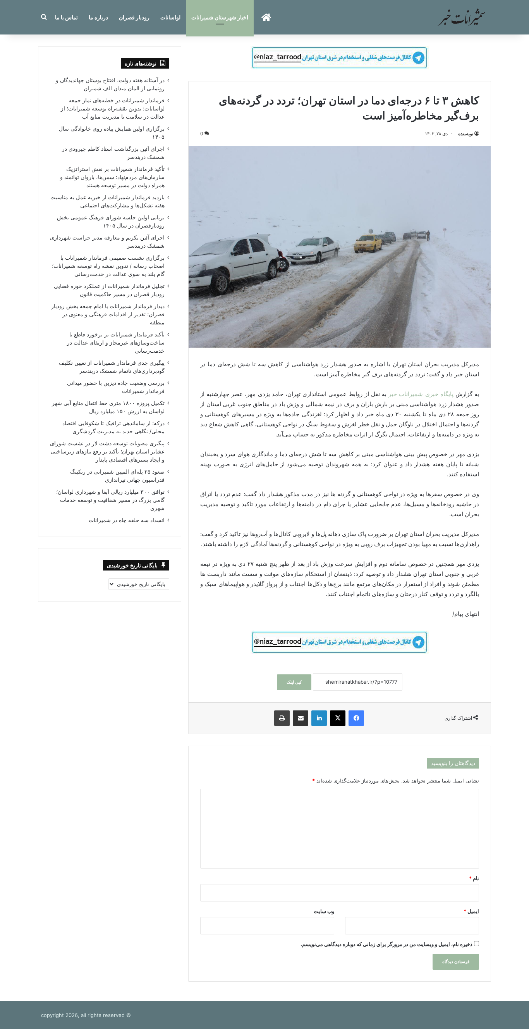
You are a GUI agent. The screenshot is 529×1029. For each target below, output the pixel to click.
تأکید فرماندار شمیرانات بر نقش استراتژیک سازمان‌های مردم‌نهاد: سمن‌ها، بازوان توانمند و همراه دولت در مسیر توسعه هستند (112, 177)
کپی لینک (294, 682)
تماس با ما (66, 17)
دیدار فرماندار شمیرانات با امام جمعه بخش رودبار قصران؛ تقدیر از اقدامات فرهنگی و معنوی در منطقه (108, 314)
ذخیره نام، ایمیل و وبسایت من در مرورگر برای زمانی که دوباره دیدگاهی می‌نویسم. (386, 944)
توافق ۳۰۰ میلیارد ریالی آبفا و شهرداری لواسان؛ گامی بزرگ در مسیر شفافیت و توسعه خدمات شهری (110, 500)
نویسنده (465, 133)
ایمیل (471, 911)
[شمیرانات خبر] (461, 17)
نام (474, 878)
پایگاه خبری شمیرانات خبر (420, 394)
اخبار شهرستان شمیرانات (219, 17)
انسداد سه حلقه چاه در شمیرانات (127, 520)
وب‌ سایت (324, 911)
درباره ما (98, 17)
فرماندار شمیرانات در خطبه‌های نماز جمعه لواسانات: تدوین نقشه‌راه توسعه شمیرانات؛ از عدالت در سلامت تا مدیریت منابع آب (113, 108)
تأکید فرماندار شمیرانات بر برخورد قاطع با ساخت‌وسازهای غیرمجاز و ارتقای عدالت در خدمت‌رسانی (116, 342)
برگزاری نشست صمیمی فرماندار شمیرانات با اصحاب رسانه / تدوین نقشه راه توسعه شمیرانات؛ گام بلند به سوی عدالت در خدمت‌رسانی (108, 266)
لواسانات (170, 17)
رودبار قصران (134, 17)
